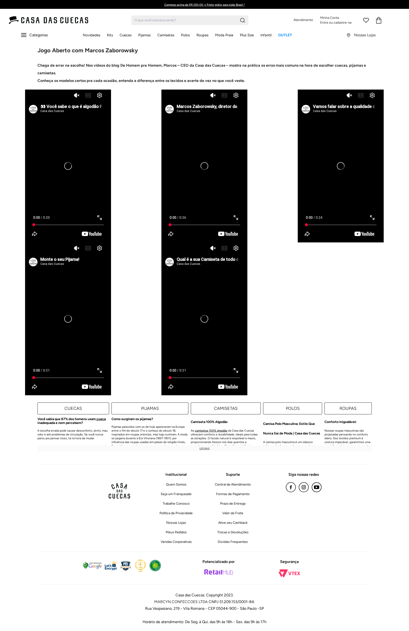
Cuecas (126, 35)
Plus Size (247, 35)
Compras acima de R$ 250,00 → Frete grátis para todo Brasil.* (204, 4)
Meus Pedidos (176, 532)
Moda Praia (224, 35)
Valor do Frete (232, 513)
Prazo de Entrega (232, 504)
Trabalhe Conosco (176, 504)
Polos (185, 35)
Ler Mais (204, 448)
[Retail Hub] (218, 572)
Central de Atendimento (233, 484)
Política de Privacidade (176, 513)
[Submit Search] (242, 20)
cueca (101, 419)
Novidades (91, 35)
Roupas (202, 35)
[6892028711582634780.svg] (366, 20)
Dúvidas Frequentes (233, 542)
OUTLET (285, 35)
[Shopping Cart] (378, 20)
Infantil (265, 35)
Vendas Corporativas (176, 542)
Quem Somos (176, 484)
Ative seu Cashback (233, 523)
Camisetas (165, 35)
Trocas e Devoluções (233, 532)
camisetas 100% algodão (211, 430)
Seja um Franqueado (176, 494)
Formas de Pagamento (233, 494)
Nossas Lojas (176, 523)
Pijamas (144, 35)
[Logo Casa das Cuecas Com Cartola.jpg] (49, 20)
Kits (110, 35)
